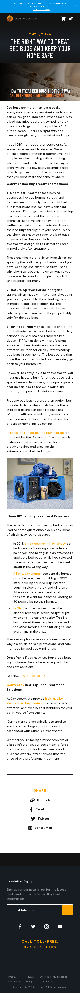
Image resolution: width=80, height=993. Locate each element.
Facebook (43, 809)
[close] (75, 5)
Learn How (41, 9)
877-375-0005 (34, 676)
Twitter (43, 819)
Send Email (43, 828)
